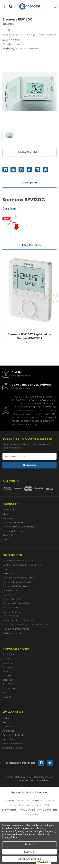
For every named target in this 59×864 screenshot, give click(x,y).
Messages (8, 726)
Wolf (5, 692)
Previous (4, 298)
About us (7, 518)
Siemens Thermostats (17, 800)
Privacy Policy (10, 535)
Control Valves (30, 814)
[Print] (21, 169)
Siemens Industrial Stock (16, 581)
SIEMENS (8, 654)
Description (29, 182)
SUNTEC (7, 684)
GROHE (7, 675)
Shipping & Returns (13, 530)
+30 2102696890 (21, 376)
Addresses (8, 730)
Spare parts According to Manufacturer (24, 624)
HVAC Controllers (47, 809)
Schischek (8, 573)
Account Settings (12, 747)
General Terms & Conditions (18, 526)
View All (6, 696)
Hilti (4, 569)
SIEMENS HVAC (11, 598)
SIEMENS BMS (11, 611)
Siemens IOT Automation (16, 586)
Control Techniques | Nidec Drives (21, 564)
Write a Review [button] (47, 34)
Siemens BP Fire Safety (15, 603)
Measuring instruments (15, 628)
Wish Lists (8, 739)
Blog (5, 513)
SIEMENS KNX (11, 607)
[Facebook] (5, 169)
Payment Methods (13, 522)
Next (54, 298)
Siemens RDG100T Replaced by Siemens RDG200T (29, 336)
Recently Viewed (12, 743)
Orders (6, 717)
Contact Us (8, 509)
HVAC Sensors (26, 809)
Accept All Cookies (29, 859)
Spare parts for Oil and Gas (17, 620)
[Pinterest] (45, 169)
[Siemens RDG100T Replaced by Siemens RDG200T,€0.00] (29, 291)
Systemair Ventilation (30, 805)
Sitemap (7, 539)
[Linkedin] (37, 169)
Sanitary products (12, 633)
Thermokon (9, 658)
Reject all (29, 851)
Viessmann (8, 666)
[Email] (13, 169)
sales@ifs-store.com (23, 388)
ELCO (5, 671)
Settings (29, 844)
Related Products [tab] (29, 245)
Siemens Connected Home (18, 577)
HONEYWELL (10, 616)
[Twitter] (29, 169)
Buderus (7, 679)
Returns (6, 722)
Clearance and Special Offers (18, 560)
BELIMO (7, 594)
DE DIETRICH (10, 688)
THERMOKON (10, 590)
